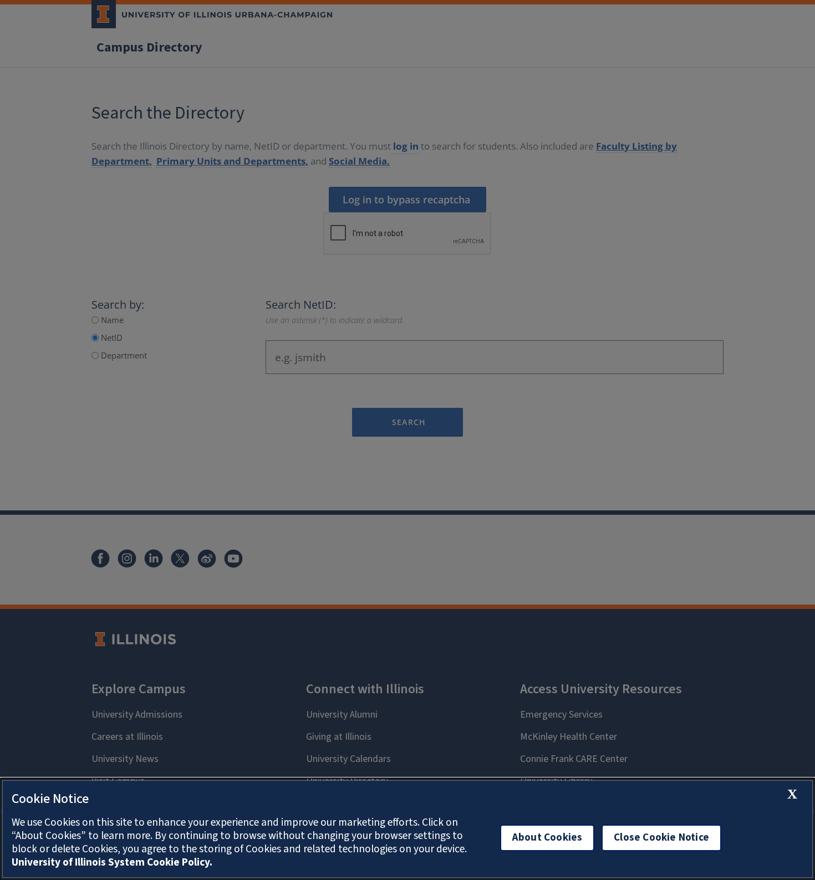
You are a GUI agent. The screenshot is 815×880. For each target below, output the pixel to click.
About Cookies (547, 837)
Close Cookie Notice (661, 837)
